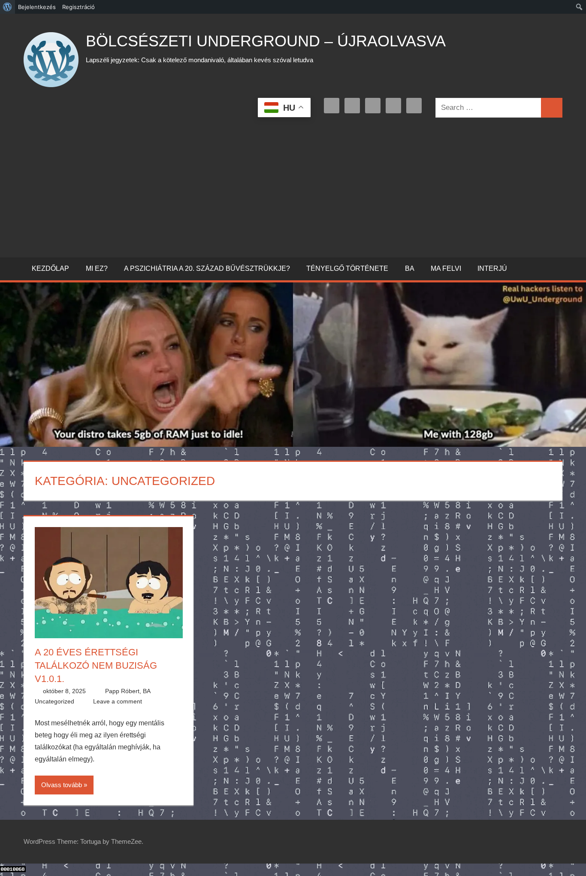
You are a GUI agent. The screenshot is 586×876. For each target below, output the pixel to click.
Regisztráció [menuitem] (78, 6)
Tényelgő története (347, 268)
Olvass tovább (61, 784)
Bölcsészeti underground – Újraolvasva (266, 41)
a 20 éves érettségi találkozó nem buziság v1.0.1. (96, 665)
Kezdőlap (50, 268)
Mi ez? (97, 268)
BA (409, 268)
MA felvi (446, 268)
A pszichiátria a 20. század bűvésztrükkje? (207, 268)
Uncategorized (54, 701)
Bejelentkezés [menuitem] (37, 6)
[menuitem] (7, 7)
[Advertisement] (293, 186)
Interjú (492, 268)
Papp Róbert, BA (128, 691)
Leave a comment (117, 701)
